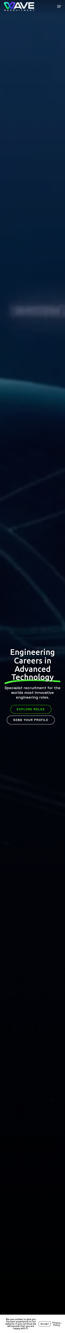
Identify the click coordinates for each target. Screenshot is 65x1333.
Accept (45, 1323)
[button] (59, 6)
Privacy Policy (56, 1324)
